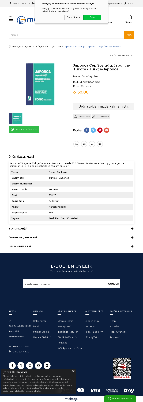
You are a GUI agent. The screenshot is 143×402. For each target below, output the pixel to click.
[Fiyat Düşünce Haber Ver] (92, 144)
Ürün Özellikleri (21, 156)
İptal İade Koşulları (68, 331)
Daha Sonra (73, 17)
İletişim (130, 3)
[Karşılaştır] (84, 144)
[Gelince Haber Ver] (100, 144)
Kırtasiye (114, 326)
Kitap (113, 320)
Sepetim (90, 326)
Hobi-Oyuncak (118, 331)
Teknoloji (115, 337)
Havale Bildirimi (42, 337)
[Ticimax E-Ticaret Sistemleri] (71, 399)
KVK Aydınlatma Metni (70, 348)
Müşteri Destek (41, 331)
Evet (92, 17)
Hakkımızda (40, 320)
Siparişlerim (114, 3)
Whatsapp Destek (122, 398)
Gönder (113, 283)
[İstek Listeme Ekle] (76, 144)
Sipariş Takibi (92, 337)
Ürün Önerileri (20, 246)
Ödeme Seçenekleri (23, 237)
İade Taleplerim (94, 331)
